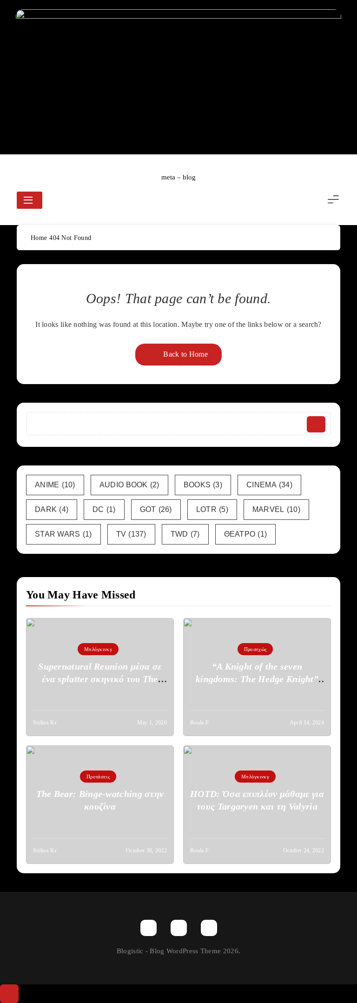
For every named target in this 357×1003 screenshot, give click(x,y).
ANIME (55, 485)
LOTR (212, 509)
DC (104, 509)
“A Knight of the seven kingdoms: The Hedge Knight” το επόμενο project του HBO (257, 679)
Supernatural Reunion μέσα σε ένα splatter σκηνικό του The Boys (99, 679)
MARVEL (276, 509)
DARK (51, 509)
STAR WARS (63, 534)
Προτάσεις (98, 776)
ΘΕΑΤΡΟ (245, 534)
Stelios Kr (45, 722)
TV (131, 534)
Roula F (199, 722)
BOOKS (203, 485)
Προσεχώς (255, 649)
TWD (185, 534)
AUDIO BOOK (129, 485)
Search (316, 424)
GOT (156, 509)
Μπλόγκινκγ (98, 649)
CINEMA (269, 485)
